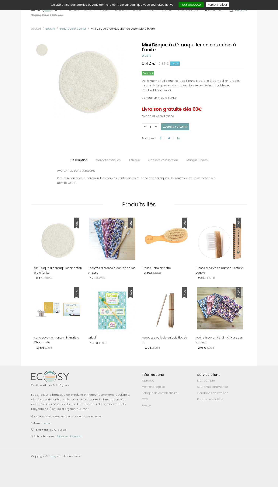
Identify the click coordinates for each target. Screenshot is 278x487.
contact (47, 423)
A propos (148, 380)
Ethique (134, 160)
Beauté (50, 29)
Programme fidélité (210, 399)
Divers (146, 56)
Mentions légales (153, 387)
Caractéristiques (108, 160)
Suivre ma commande (212, 387)
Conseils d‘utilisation (163, 160)
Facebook (62, 436)
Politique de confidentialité (159, 393)
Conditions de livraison (212, 393)
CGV (145, 399)
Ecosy (52, 456)
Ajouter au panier (175, 126)
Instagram (76, 436)
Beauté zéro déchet (73, 29)
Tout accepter (191, 4)
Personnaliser (217, 4)
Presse (146, 405)
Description (79, 160)
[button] (89, 10)
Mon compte (206, 380)
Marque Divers (197, 160)
